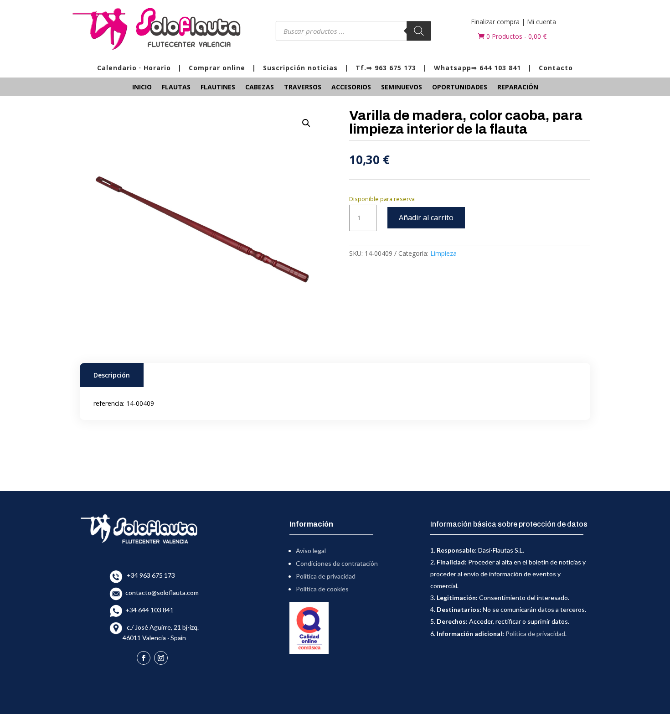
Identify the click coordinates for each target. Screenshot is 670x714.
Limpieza (443, 253)
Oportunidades (459, 87)
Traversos (302, 87)
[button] (306, 123)
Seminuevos (401, 87)
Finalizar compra (495, 21)
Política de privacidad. (536, 633)
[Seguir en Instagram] (161, 658)
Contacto (556, 67)
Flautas (176, 87)
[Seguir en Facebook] (143, 658)
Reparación (517, 87)
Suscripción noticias (300, 67)
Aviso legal (311, 550)
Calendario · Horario (134, 67)
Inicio (142, 87)
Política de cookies (322, 589)
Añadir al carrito (426, 217)
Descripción (111, 375)
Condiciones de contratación (337, 563)
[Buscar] (419, 31)
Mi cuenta (541, 21)
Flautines (218, 87)
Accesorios (351, 87)
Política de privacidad (326, 576)
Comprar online (217, 67)
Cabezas (259, 87)
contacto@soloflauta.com (161, 592)
